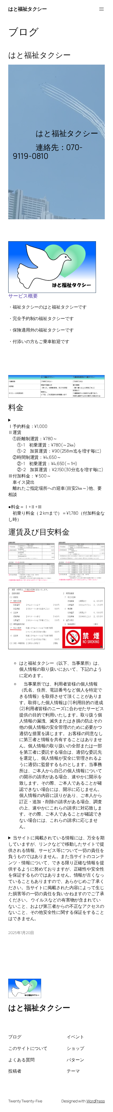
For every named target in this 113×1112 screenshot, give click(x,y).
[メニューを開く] (101, 9)
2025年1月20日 (21, 932)
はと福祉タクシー (27, 8)
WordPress (95, 1101)
